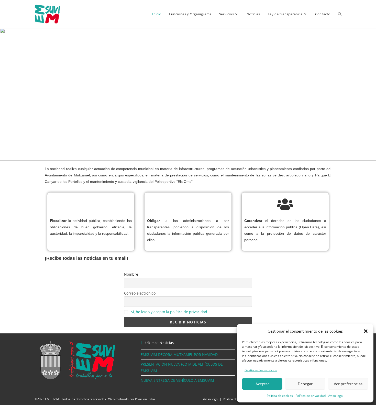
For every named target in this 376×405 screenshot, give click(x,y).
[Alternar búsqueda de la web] (339, 14)
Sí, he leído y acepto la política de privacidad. (169, 311)
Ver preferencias (348, 383)
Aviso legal (336, 395)
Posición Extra (145, 399)
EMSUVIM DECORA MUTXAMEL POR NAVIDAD (179, 354)
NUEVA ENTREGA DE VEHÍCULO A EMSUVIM (177, 380)
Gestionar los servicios (261, 370)
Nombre (131, 274)
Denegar (305, 383)
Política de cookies (280, 395)
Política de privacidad (310, 395)
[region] (188, 94)
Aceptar (262, 383)
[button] (365, 331)
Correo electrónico (140, 293)
